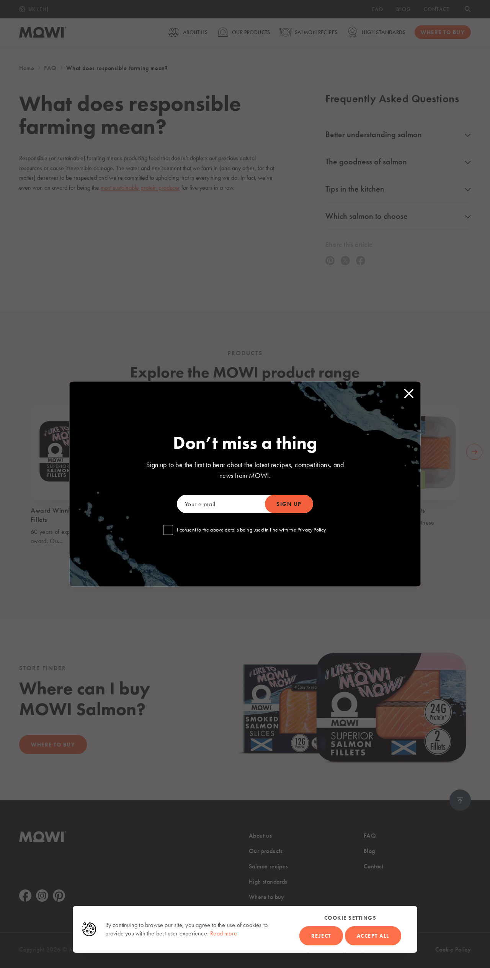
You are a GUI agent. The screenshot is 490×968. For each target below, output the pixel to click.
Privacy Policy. (312, 529)
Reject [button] (321, 935)
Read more (223, 933)
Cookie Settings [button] (350, 917)
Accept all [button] (373, 935)
